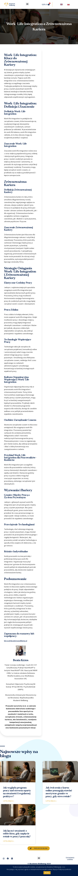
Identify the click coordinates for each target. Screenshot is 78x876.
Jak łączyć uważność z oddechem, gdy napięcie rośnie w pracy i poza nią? (17, 833)
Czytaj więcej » (8, 801)
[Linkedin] (12, 858)
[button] (27, 4)
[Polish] (68, 4)
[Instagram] (3, 858)
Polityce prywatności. (64, 869)
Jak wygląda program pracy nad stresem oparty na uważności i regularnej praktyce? (17, 792)
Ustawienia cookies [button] (70, 858)
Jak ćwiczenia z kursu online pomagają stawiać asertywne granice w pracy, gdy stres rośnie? (59, 792)
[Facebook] (8, 858)
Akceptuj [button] (47, 873)
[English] (61, 4)
